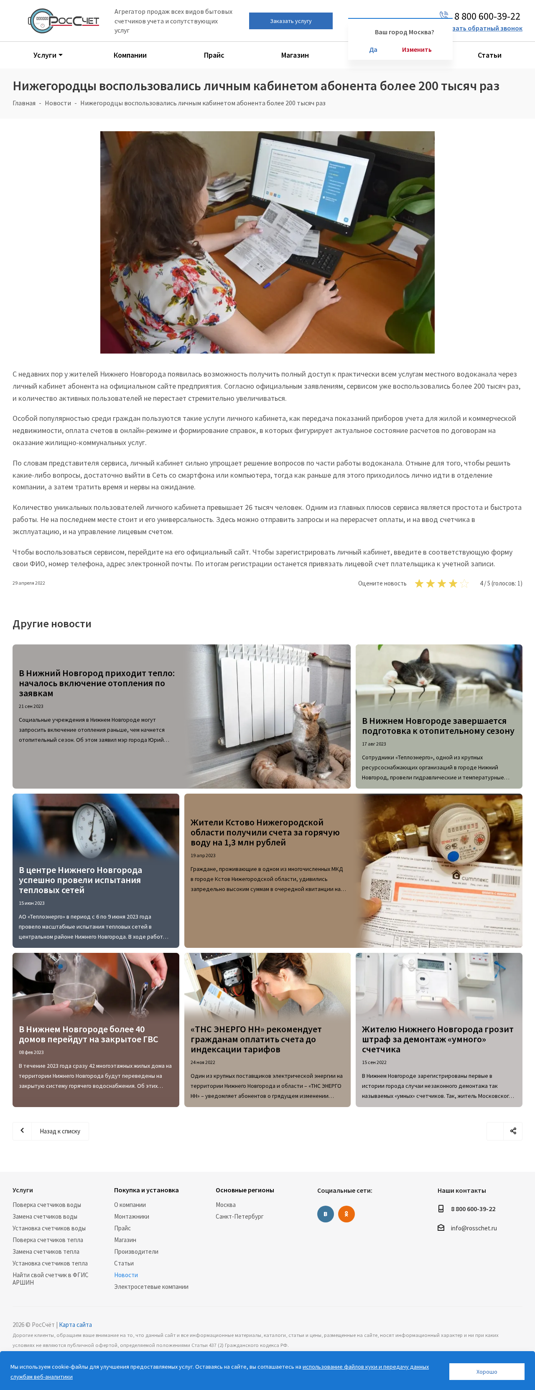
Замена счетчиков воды (45, 1216)
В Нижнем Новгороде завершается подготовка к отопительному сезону (438, 725)
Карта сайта (75, 1325)
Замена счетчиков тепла (46, 1251)
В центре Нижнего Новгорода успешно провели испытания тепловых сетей (80, 880)
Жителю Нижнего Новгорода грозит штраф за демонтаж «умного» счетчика (438, 1039)
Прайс (122, 1228)
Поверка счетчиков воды (47, 1205)
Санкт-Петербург (240, 1216)
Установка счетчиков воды (49, 1228)
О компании (130, 1205)
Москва (226, 1205)
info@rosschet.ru (474, 1228)
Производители (136, 1251)
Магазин (125, 1240)
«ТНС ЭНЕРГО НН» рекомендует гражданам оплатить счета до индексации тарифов (256, 1039)
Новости (126, 1275)
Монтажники (131, 1216)
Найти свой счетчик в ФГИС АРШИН (51, 1278)
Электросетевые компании (151, 1287)
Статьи (124, 1263)
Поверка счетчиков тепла (48, 1240)
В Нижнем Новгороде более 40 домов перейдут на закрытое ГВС (88, 1034)
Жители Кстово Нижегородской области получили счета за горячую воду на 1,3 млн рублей (265, 832)
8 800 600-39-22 (473, 1208)
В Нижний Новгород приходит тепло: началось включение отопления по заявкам (97, 683)
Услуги (23, 1190)
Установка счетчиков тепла (50, 1263)
